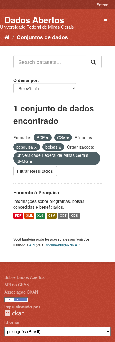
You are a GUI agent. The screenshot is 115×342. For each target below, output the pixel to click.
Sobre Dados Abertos (24, 277)
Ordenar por (25, 80)
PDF (18, 215)
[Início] (6, 37)
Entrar (102, 4)
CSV (51, 215)
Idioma (11, 322)
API (32, 244)
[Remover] (47, 137)
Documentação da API (62, 244)
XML (29, 215)
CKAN (14, 313)
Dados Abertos (34, 19)
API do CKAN (16, 284)
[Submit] (94, 61)
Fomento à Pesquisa (36, 192)
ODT (63, 215)
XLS (40, 215)
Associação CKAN (21, 292)
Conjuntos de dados (42, 37)
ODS (74, 215)
